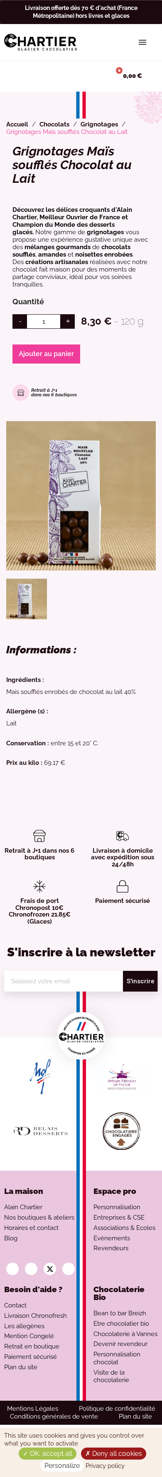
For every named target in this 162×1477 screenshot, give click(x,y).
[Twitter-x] (50, 1269)
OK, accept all (50, 1454)
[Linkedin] (68, 1269)
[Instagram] (12, 1269)
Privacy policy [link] (105, 1466)
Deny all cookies (116, 1454)
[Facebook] (31, 1269)
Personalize (62, 1466)
